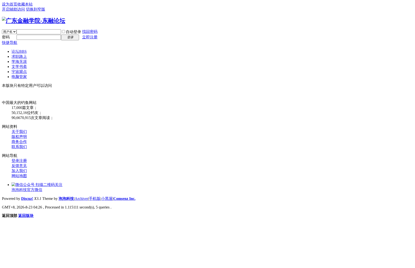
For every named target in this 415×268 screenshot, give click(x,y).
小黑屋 (107, 199)
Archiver (81, 199)
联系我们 (19, 147)
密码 (6, 37)
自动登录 (73, 32)
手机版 (94, 199)
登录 (15, 161)
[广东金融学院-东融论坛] (33, 21)
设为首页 (9, 4)
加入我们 (19, 171)
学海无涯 (19, 62)
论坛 (19, 51)
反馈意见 (19, 166)
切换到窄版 (35, 9)
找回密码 (90, 32)
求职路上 (19, 56)
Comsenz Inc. (124, 199)
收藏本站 (25, 4)
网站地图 (19, 176)
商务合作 (19, 142)
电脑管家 (19, 77)
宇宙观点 (19, 72)
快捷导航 (9, 43)
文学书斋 (19, 67)
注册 (23, 161)
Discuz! (27, 199)
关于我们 (19, 132)
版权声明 (19, 137)
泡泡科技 (66, 199)
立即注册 (90, 37)
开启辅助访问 (13, 9)
